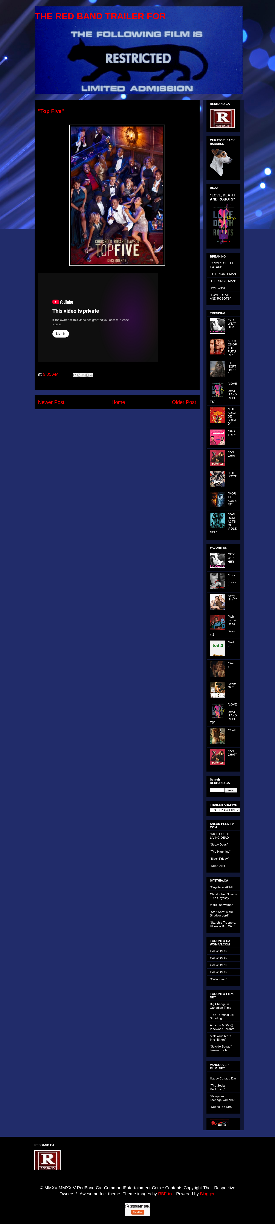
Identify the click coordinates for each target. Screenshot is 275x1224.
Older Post (184, 402)
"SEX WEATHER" (232, 323)
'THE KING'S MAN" (223, 281)
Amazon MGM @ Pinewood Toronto (222, 1027)
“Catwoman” (218, 979)
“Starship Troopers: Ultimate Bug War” (223, 924)
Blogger (207, 1193)
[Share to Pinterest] (91, 375)
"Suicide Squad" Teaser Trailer (221, 1048)
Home (118, 402)
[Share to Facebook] (87, 375)
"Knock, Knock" (232, 580)
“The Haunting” (220, 851)
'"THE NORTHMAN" (223, 274)
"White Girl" (232, 685)
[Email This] (75, 375)
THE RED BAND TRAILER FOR (100, 16)
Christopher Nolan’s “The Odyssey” (223, 896)
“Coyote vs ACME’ (222, 887)
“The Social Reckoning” (217, 1087)
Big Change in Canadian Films (220, 1005)
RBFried (166, 1193)
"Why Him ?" (232, 597)
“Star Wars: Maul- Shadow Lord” (222, 913)
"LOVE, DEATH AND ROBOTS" (222, 197)
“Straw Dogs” (219, 844)
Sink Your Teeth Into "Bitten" (220, 1037)
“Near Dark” (218, 865)
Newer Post (51, 402)
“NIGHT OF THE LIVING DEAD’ (221, 835)
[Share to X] (83, 375)
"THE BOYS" (232, 474)
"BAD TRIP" (232, 433)
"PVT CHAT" (218, 287)
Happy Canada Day (223, 1078)
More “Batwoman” (222, 904)
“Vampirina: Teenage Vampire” (222, 1098)
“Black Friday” (219, 858)
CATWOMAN (219, 951)
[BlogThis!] (79, 375)
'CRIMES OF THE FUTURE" (222, 264)
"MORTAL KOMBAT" (232, 499)
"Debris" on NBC (221, 1106)
